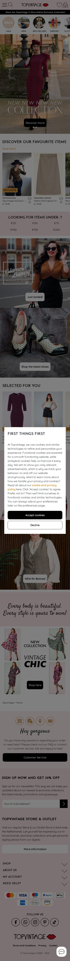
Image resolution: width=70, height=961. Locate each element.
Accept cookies (35, 515)
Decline (35, 525)
